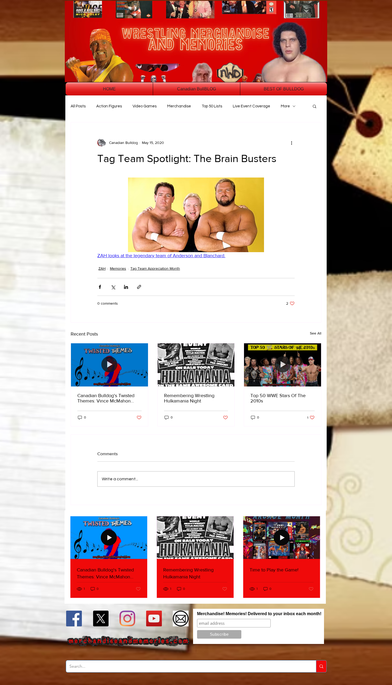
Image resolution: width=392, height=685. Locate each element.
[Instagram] (127, 618)
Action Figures (109, 106)
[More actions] (291, 142)
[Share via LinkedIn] (126, 286)
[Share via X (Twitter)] (112, 286)
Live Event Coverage (251, 106)
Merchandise (179, 106)
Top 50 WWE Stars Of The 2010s (278, 398)
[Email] (181, 618)
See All (315, 333)
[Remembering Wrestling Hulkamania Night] (196, 364)
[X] (101, 618)
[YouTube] (154, 618)
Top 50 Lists (212, 106)
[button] (314, 106)
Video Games (145, 106)
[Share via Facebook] (99, 286)
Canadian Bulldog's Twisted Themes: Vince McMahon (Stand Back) (105, 398)
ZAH (102, 268)
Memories (118, 268)
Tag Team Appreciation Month (155, 268)
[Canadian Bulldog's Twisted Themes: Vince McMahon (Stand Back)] (109, 364)
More (285, 106)
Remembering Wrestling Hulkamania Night (189, 398)
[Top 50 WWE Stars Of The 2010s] (282, 364)
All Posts (78, 106)
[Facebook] (74, 618)
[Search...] (321, 666)
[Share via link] (139, 286)
